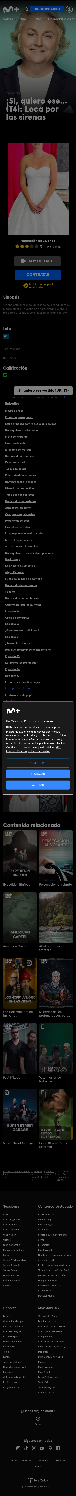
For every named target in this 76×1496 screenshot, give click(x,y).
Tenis (6, 1351)
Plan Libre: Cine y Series (51, 1356)
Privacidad (60, 1460)
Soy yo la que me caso (19, 540)
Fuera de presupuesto (19, 417)
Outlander (43, 1229)
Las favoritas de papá (18, 695)
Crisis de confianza (17, 617)
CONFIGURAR (38, 762)
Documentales (11, 1275)
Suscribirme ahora (47, 9)
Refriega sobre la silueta (20, 481)
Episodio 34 (12, 637)
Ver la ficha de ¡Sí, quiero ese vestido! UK (39, 397)
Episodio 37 (12, 675)
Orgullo (7, 1285)
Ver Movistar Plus (47, 1316)
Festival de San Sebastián (52, 1275)
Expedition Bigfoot (16, 884)
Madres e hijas (14, 410)
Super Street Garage (18, 1143)
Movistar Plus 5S (47, 1295)
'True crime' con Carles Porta (54, 1270)
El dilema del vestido (18, 449)
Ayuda (38, 1424)
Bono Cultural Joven (49, 1377)
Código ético (45, 1336)
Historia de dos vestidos (20, 488)
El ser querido (46, 1214)
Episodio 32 (12, 611)
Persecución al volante (55, 884)
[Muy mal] (17, 246)
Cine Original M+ (12, 1219)
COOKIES (38, 1466)
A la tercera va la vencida (21, 546)
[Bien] (32, 246)
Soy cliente (41, 261)
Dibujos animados (48, 1280)
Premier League (12, 1331)
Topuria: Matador (12, 1361)
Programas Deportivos (50, 1285)
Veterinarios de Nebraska (50, 1079)
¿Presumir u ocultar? (18, 643)
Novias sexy (12, 559)
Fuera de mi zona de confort (23, 578)
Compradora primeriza (20, 514)
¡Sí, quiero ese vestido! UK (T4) (43, 390)
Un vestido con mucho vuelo (23, 598)
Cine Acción (9, 1234)
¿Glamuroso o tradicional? (22, 630)
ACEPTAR (38, 784)
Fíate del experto (16, 436)
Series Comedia (11, 1270)
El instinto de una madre (20, 475)
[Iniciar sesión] (69, 9)
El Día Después (11, 1336)
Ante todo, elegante (18, 507)
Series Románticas (13, 1265)
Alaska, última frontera (49, 948)
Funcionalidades (47, 1321)
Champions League (13, 1321)
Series (8, 19)
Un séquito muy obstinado (21, 430)
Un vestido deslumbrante (21, 585)
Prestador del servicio (21, 1460)
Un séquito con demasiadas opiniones (29, 553)
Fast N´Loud (11, 1077)
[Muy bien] (36, 246)
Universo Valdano (12, 1341)
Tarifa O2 (43, 1382)
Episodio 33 (12, 624)
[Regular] (27, 246)
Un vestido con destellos (20, 501)
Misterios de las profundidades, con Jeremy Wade (53, 1013)
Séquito (10, 591)
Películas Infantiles (13, 1250)
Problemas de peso (17, 520)
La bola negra (45, 1219)
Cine (22, 19)
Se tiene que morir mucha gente (52, 1237)
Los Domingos (45, 1224)
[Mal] (22, 246)
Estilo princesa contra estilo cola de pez (30, 423)
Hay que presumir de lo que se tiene (28, 649)
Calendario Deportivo (15, 1377)
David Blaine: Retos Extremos (53, 1145)
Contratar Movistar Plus (51, 1341)
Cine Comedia (11, 1229)
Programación (11, 1387)
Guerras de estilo (16, 443)
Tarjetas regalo (46, 1387)
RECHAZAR (38, 773)
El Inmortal (44, 1244)
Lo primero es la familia (20, 565)
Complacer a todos (17, 527)
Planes (41, 1361)
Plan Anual (44, 1372)
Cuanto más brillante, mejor (23, 604)
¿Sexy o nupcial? (15, 468)
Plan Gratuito (45, 1367)
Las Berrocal (45, 1250)
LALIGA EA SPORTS (13, 1326)
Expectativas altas (17, 462)
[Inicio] (11, 9)
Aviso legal (44, 1460)
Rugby (6, 1356)
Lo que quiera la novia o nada (24, 533)
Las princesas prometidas (21, 662)
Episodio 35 (12, 656)
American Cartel (15, 946)
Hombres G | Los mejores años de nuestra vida (54, 1258)
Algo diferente (14, 572)
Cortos (7, 1239)
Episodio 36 (12, 669)
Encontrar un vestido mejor (22, 682)
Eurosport (8, 1372)
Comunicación (46, 1392)
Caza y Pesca (45, 1290)
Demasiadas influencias (20, 456)
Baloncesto (9, 1346)
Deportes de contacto (15, 1367)
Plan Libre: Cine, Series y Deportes (51, 1349)
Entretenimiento (12, 1280)
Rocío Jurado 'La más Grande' (54, 1265)
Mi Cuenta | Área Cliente (51, 1326)
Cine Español (10, 1224)
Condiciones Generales (51, 1331)
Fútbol (37, 19)
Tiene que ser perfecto (19, 494)
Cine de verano (11, 1244)
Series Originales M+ (14, 1260)
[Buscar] (26, 9)
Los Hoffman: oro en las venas (18, 1013)
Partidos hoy (10, 1382)
